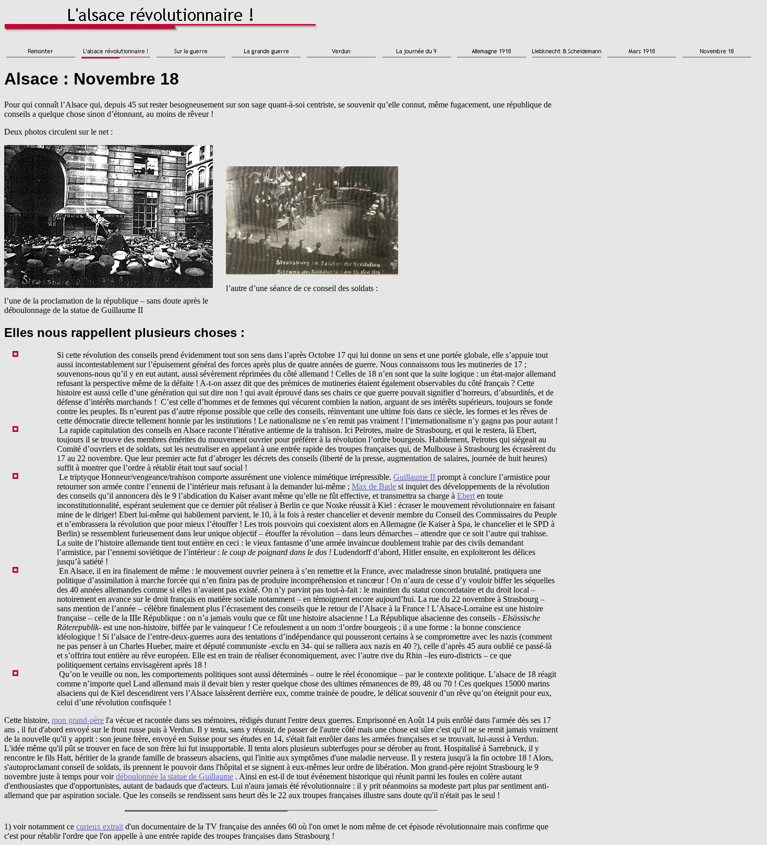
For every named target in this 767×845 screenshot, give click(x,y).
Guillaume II (414, 477)
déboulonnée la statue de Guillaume (174, 776)
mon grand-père (78, 720)
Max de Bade (374, 486)
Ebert (466, 495)
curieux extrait (99, 826)
